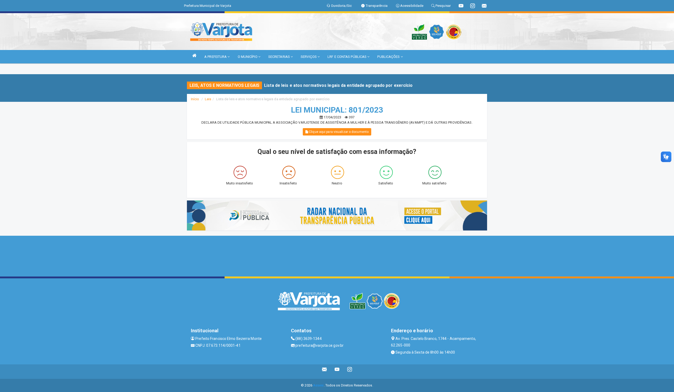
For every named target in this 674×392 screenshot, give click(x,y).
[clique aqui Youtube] (337, 371)
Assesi (318, 385)
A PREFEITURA (215, 57)
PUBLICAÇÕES (388, 57)
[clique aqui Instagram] (349, 371)
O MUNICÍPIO (248, 57)
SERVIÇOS (309, 57)
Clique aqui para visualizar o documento (338, 132)
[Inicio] (194, 55)
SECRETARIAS (279, 57)
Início (195, 99)
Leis (208, 99)
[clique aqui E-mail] (324, 371)
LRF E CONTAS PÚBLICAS (347, 57)
